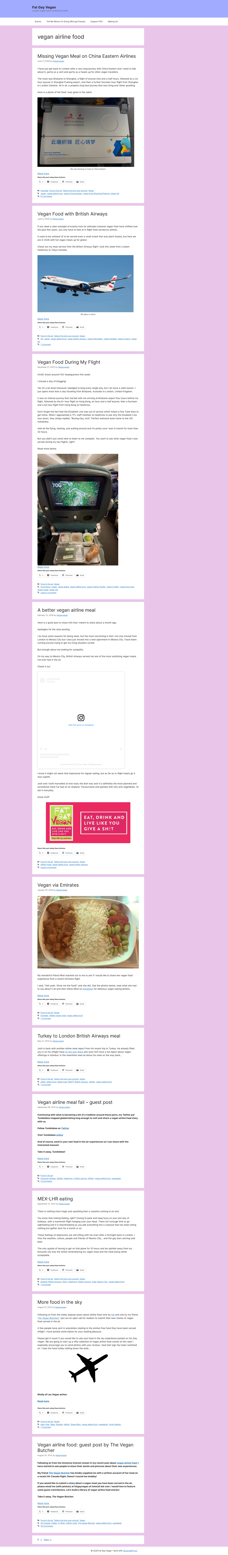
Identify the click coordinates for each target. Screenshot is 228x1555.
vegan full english (95, 339)
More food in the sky (59, 1302)
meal (94, 1282)
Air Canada (45, 1523)
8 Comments (46, 196)
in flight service (80, 1178)
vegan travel (42, 590)
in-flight (61, 1523)
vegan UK (115, 193)
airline (43, 1082)
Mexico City (102, 1282)
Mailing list (113, 21)
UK (42, 339)
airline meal (62, 1082)
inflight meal (46, 864)
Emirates (44, 1015)
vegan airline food (55, 193)
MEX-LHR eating (55, 1198)
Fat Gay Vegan (44, 7)
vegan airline (63, 587)
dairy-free (45, 1424)
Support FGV (97, 21)
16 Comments (47, 1526)
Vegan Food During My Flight (68, 362)
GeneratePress (130, 1550)
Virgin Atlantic (115, 1424)
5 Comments (46, 1181)
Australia (44, 190)
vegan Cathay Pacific (96, 587)
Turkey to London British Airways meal (78, 1036)
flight (65, 1282)
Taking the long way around (75, 190)
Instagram (88, 989)
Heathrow (68, 1178)
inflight (92, 1082)
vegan (43, 193)
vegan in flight (112, 587)
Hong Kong (45, 587)
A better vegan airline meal (66, 610)
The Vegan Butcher (86, 1523)
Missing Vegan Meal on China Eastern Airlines (86, 56)
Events (38, 21)
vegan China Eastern (73, 193)
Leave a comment (48, 592)
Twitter (65, 1128)
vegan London (124, 339)
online (59, 1135)
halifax (54, 1523)
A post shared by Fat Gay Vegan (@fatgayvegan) (81, 764)
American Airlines (48, 1178)
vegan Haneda (110, 339)
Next (48, 1539)
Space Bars (76, 1424)
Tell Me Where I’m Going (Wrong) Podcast (65, 21)
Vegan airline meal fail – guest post (75, 1102)
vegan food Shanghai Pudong (96, 193)
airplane (44, 1282)
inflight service (84, 1282)
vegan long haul (127, 587)
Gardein (59, 1424)
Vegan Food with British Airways (72, 214)
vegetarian (116, 1178)
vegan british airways (76, 339)
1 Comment (46, 344)
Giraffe (60, 1178)
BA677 (71, 1082)
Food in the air (55, 190)
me (113, 1314)
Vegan (91, 190)
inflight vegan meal (57, 1015)
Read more (43, 173)
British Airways (81, 1082)
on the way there (74, 1052)
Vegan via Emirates (58, 885)
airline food (51, 1082)
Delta (52, 1424)
